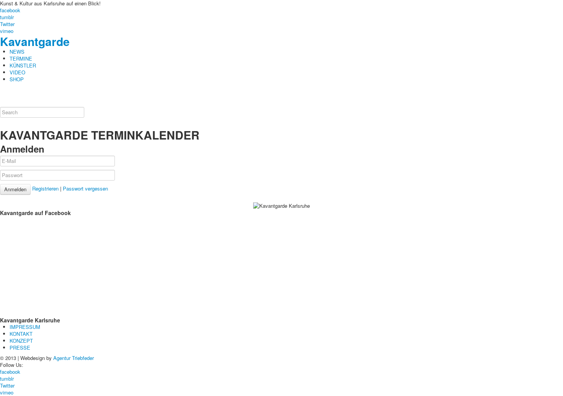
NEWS (17, 51)
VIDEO (17, 72)
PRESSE (20, 347)
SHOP (17, 79)
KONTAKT (21, 333)
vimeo (6, 31)
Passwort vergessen (85, 188)
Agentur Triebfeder (73, 357)
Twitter (7, 24)
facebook (10, 10)
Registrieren (45, 188)
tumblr (7, 17)
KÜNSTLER (23, 65)
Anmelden (15, 189)
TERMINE (21, 58)
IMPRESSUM (25, 326)
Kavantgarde (35, 41)
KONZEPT (21, 340)
